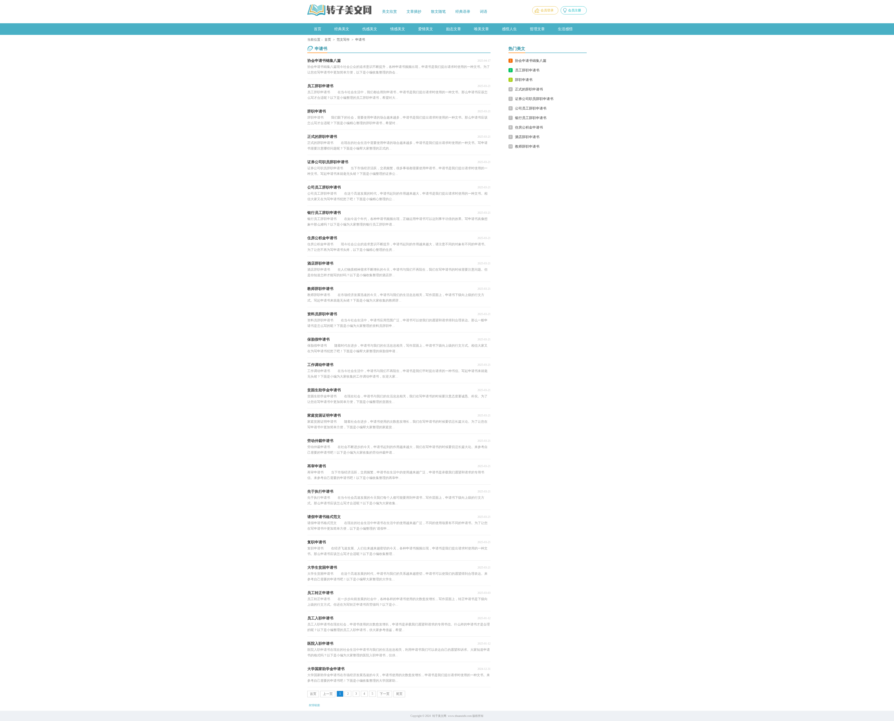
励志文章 (453, 29)
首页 (317, 29)
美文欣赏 (389, 11)
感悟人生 (509, 29)
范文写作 (343, 39)
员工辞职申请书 (527, 70)
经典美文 (341, 29)
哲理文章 (537, 29)
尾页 (399, 694)
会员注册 (574, 10)
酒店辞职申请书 (527, 137)
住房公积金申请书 (529, 127)
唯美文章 (481, 29)
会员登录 (547, 10)
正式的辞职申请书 (529, 89)
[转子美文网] (339, 10)
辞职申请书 (523, 80)
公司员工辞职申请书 (530, 108)
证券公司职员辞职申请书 (534, 99)
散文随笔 (438, 11)
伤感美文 (369, 29)
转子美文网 (439, 716)
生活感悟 (565, 29)
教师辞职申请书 (527, 146)
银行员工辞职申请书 (530, 118)
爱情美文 (425, 29)
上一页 (328, 694)
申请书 (360, 39)
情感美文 (397, 29)
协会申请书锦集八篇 (530, 61)
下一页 (384, 694)
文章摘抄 (413, 11)
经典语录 (462, 11)
